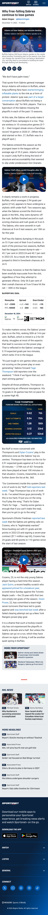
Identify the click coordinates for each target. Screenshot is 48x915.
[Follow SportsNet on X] (4, 888)
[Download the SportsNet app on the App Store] (9, 835)
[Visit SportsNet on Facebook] (21, 888)
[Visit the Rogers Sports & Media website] (14, 902)
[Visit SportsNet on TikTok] (37, 888)
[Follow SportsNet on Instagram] (29, 888)
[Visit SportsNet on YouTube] (12, 888)
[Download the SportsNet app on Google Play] (29, 835)
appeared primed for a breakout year (20, 588)
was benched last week (26, 609)
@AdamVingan (22, 19)
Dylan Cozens (26, 452)
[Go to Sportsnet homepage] (10, 3)
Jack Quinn (7, 584)
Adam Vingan (8, 19)
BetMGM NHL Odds (10, 293)
